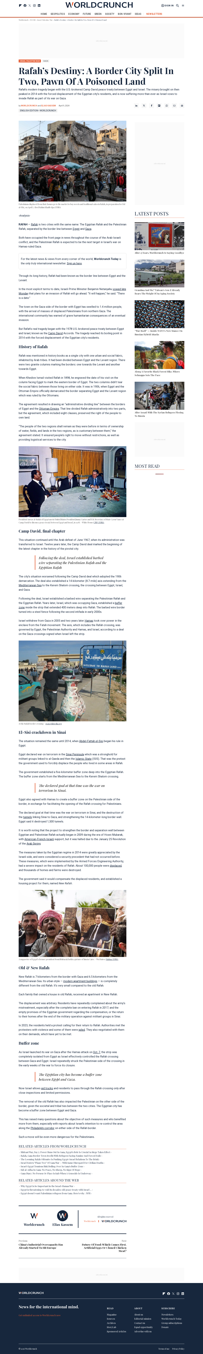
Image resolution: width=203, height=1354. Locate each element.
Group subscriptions (171, 1323)
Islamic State (84, 758)
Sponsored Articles (116, 1331)
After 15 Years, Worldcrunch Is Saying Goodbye (159, 252)
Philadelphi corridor (42, 1128)
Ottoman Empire (49, 408)
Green (98, 13)
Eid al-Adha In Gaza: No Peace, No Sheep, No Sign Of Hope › (51, 1169)
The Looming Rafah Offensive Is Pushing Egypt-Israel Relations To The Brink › (60, 1159)
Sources (111, 1318)
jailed (82, 1029)
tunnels (27, 817)
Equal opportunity (143, 1327)
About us (138, 1314)
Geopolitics (58, 13)
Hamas (89, 620)
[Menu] (183, 5)
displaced (116, 865)
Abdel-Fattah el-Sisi (91, 741)
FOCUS (32, 20)
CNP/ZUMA (99, 522)
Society (109, 13)
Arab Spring (34, 843)
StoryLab (111, 1327)
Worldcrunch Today (171, 1318)
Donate (165, 1327)
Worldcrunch (23, 20)
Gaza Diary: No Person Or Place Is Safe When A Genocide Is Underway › (56, 1173)
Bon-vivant (124, 13)
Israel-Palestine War (44, 20)
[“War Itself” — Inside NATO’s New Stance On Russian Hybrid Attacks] (159, 314)
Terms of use (163, 1349)
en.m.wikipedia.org (53, 723)
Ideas (138, 13)
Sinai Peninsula (75, 754)
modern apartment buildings (80, 981)
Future (87, 13)
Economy (73, 13)
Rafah (34, 224)
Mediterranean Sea (30, 585)
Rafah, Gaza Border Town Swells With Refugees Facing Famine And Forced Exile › (61, 1155)
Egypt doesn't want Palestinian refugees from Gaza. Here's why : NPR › (56, 1193)
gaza (45, 61)
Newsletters (154, 13)
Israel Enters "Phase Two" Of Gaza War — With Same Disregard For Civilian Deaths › (63, 1162)
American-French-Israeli (39, 839)
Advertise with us (142, 1331)
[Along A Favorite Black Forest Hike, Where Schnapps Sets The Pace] (159, 355)
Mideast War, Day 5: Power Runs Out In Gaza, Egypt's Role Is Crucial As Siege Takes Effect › (66, 1152)
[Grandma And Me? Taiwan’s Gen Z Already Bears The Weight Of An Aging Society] (159, 274)
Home (44, 13)
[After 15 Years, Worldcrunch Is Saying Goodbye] (159, 236)
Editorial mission (142, 1318)
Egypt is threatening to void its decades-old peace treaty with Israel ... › (57, 1189)
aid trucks (47, 1088)
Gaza (88, 229)
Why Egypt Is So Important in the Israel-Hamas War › (48, 1186)
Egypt (76, 229)
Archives (111, 1323)
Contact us (139, 1323)
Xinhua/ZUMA (112, 959)
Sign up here (74, 263)
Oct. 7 (96, 1052)
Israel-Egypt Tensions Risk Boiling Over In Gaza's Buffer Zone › (52, 1166)
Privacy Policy (178, 1349)
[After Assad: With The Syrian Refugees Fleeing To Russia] (159, 396)
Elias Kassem (48, 106)
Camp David (55, 333)
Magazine (112, 1314)
